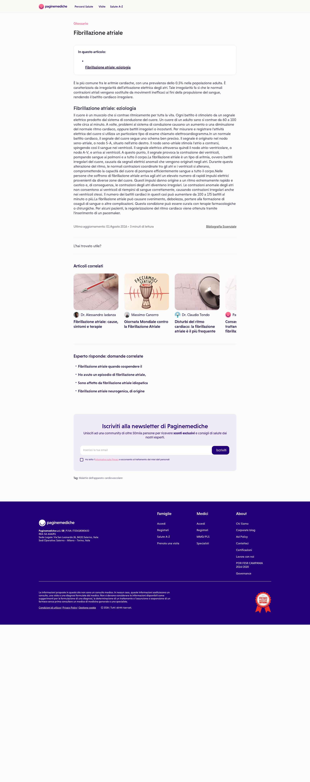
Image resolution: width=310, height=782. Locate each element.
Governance (243, 573)
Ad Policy (242, 536)
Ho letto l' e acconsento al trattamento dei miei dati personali (127, 459)
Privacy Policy (70, 607)
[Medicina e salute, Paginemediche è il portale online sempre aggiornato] (53, 6)
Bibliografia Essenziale (221, 226)
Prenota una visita (168, 543)
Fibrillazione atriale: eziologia (108, 67)
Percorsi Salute (84, 6)
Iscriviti (221, 450)
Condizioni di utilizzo (50, 607)
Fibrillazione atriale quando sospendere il (110, 366)
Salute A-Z (116, 6)
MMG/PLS (203, 536)
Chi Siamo (242, 523)
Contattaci (242, 543)
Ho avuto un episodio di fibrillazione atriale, (112, 375)
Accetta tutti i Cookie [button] (99, 775)
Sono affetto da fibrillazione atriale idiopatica (113, 383)
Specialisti (203, 543)
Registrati (163, 530)
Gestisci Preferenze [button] (60, 775)
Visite (102, 6)
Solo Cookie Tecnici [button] (22, 775)
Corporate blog (245, 530)
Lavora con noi (245, 556)
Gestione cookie (87, 607)
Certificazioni (244, 550)
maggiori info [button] (29, 765)
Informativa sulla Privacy (107, 459)
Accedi (161, 523)
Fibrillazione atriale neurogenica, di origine (111, 391)
